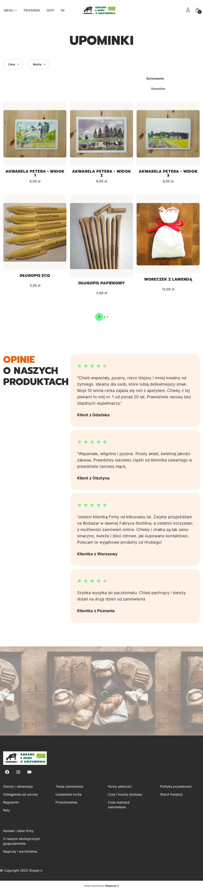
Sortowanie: (155, 78)
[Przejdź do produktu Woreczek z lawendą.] (168, 234)
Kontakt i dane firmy (18, 831)
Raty (6, 810)
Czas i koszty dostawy (125, 794)
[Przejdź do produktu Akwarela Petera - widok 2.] (101, 133)
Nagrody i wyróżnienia (20, 851)
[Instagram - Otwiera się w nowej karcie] (18, 772)
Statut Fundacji (171, 794)
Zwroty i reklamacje (18, 786)
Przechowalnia (66, 802)
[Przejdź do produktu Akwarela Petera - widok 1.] (34, 133)
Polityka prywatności (176, 786)
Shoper (34, 870)
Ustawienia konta (68, 794)
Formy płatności (120, 786)
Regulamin (11, 802)
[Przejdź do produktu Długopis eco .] (34, 232)
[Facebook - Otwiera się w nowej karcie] (7, 772)
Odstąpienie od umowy (20, 794)
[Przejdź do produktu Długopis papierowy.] (101, 236)
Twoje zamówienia (69, 786)
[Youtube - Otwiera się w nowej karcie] (29, 772)
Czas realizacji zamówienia (119, 804)
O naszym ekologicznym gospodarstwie (21, 841)
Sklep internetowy (100, 885)
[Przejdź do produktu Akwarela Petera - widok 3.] (168, 133)
